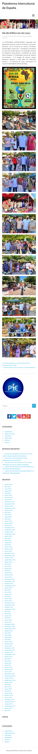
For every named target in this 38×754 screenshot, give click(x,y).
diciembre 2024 (9, 527)
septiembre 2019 (10, 654)
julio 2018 (8, 684)
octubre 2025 (9, 506)
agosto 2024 (8, 536)
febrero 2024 (9, 549)
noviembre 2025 (10, 504)
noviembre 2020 (10, 626)
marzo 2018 (8, 693)
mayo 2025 (8, 517)
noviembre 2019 (10, 650)
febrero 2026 (9, 497)
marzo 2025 (8, 521)
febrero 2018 (9, 695)
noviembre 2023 (10, 555)
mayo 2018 (8, 689)
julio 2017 (8, 710)
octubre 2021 (9, 607)
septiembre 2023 (10, 560)
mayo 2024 (8, 542)
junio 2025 (8, 514)
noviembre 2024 (10, 529)
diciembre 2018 (9, 674)
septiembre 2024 (10, 534)
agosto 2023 (8, 562)
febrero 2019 (9, 669)
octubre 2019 (9, 652)
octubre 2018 (9, 678)
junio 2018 (8, 686)
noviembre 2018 (10, 676)
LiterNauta (8, 436)
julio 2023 (8, 564)
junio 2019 (8, 661)
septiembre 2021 (10, 609)
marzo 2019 (8, 667)
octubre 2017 (9, 704)
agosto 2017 (8, 708)
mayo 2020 (8, 637)
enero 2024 (8, 551)
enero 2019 (8, 671)
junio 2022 (8, 592)
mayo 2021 (8, 616)
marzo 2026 (8, 495)
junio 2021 (8, 613)
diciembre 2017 (9, 699)
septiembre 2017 (10, 706)
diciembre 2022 (9, 579)
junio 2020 (8, 635)
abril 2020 (8, 639)
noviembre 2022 (10, 581)
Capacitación (8, 431)
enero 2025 (8, 525)
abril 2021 (8, 618)
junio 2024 (8, 540)
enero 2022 (8, 600)
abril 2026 (8, 493)
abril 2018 (8, 691)
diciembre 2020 (9, 624)
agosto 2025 (8, 510)
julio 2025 (8, 512)
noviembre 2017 (10, 702)
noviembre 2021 (10, 605)
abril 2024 (8, 545)
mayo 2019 (8, 663)
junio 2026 (8, 489)
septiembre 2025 (10, 508)
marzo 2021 (8, 620)
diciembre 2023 (9, 553)
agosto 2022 (8, 588)
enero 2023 (8, 577)
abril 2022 (8, 596)
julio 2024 (8, 538)
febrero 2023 (9, 575)
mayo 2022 (8, 594)
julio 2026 (8, 486)
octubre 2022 (9, 583)
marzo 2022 (8, 598)
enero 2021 (8, 622)
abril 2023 (8, 570)
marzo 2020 (8, 641)
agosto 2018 (8, 682)
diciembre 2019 (9, 648)
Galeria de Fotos (10, 434)
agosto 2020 (8, 631)
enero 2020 (8, 646)
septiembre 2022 (10, 585)
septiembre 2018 (10, 680)
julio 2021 (8, 611)
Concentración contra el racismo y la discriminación (19, 367)
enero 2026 (8, 499)
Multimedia (8, 438)
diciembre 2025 (9, 502)
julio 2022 (8, 590)
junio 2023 (8, 566)
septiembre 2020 (10, 628)
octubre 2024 (9, 532)
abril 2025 (8, 519)
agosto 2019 (8, 656)
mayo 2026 (8, 491)
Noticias (5, 38)
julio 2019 (8, 659)
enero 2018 (8, 697)
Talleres (7, 442)
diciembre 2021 (9, 603)
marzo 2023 (8, 572)
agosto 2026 (8, 484)
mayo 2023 (8, 568)
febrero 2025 (9, 523)
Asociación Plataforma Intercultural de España (17, 36)
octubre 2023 (9, 557)
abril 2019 (8, 665)
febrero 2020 (9, 643)
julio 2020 (8, 633)
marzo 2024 (8, 547)
